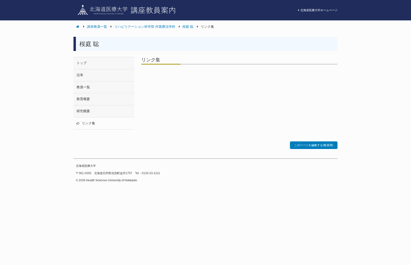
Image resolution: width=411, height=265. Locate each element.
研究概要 (83, 111)
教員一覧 (83, 87)
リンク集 (88, 123)
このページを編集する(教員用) (313, 145)
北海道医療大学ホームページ (319, 10)
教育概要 (83, 99)
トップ (82, 63)
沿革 (80, 75)
